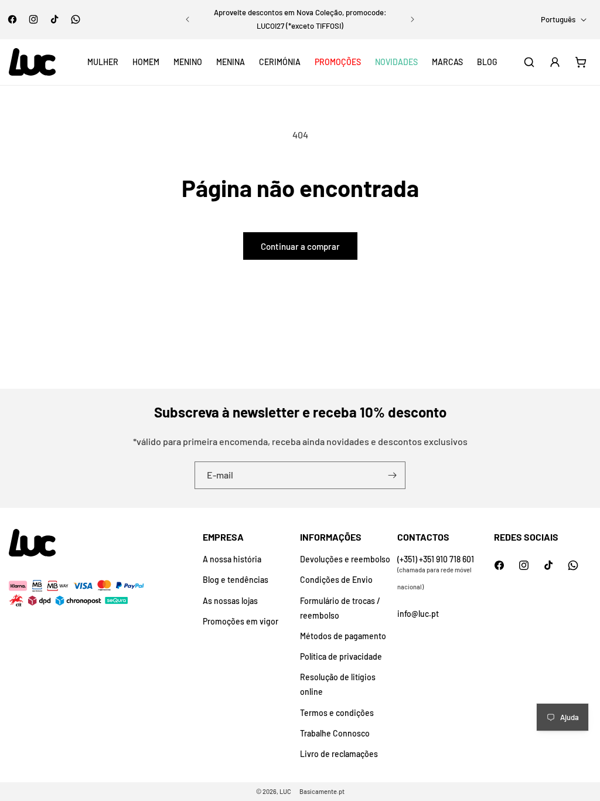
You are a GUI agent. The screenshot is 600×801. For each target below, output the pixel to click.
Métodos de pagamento (343, 636)
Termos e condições (337, 713)
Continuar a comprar (300, 246)
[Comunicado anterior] (187, 19)
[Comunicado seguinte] (412, 19)
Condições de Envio (336, 580)
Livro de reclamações (339, 754)
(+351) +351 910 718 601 (435, 559)
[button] (102, 62)
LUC (285, 791)
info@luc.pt (418, 614)
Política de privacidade (341, 656)
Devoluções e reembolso (345, 559)
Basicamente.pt (322, 791)
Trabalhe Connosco (335, 733)
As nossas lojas (230, 601)
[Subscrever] (392, 475)
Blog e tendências (235, 580)
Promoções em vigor (240, 621)
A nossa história (232, 559)
